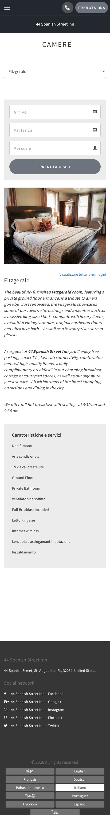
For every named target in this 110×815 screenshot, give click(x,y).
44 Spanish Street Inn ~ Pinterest (36, 717)
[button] (11, 226)
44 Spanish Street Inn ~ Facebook (37, 693)
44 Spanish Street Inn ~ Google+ (36, 701)
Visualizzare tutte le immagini (83, 274)
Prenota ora (53, 166)
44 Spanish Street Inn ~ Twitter (35, 725)
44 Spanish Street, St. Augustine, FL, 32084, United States (50, 670)
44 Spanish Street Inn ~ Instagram (37, 709)
